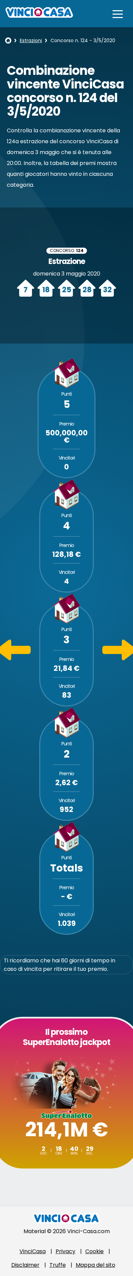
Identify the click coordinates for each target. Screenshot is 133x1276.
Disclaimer (25, 1265)
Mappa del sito (95, 1265)
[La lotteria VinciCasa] (8, 40)
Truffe (57, 1265)
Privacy (65, 1251)
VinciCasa (32, 1251)
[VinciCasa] (39, 16)
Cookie (94, 1251)
